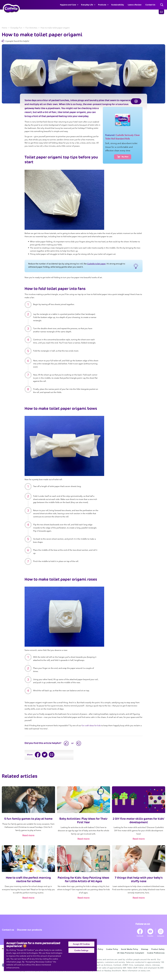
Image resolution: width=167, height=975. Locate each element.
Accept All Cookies (81, 944)
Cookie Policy (112, 949)
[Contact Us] (161, 12)
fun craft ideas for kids (91, 725)
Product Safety (158, 949)
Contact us (8, 929)
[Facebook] (37, 754)
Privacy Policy (97, 949)
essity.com (145, 970)
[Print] (136, 101)
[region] (50, 955)
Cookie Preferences (156, 953)
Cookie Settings (81, 950)
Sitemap (144, 949)
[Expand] (77, 4)
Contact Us (150, 4)
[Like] (66, 743)
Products (102, 4)
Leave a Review (134, 4)
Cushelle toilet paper (96, 264)
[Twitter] (44, 754)
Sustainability (117, 4)
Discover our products (29, 929)
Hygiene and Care (68, 4)
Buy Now (125, 157)
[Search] (162, 5)
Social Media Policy (129, 949)
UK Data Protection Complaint (130, 953)
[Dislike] (78, 743)
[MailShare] (51, 754)
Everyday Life (87, 4)
